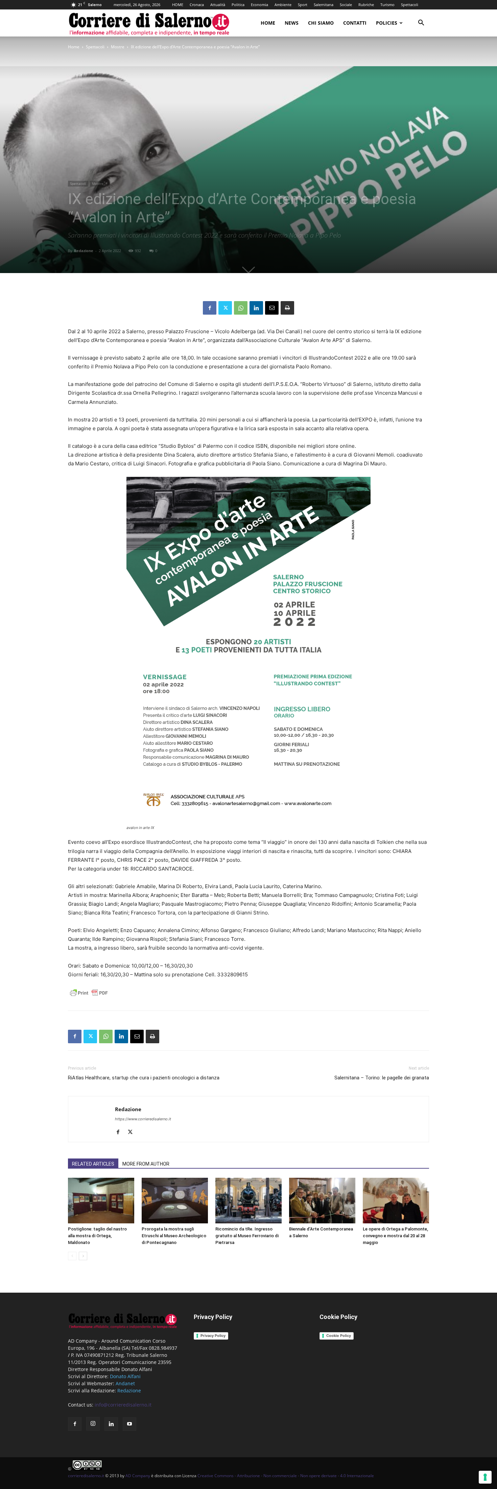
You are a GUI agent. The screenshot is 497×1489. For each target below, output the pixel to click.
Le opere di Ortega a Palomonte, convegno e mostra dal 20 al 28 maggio (395, 1235)
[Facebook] (209, 308)
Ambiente (283, 4)
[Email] (272, 308)
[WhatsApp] (240, 308)
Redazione (83, 250)
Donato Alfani (125, 1376)
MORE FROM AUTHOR (145, 1164)
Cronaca (197, 4)
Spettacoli (409, 4)
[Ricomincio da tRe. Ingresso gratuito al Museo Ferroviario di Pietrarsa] (248, 1200)
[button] (421, 23)
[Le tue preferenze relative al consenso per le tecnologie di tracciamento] (485, 1477)
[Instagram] (93, 1424)
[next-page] (83, 1256)
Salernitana (323, 4)
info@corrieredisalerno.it (123, 1404)
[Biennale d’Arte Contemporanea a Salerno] (322, 1200)
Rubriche (366, 4)
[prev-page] (72, 1256)
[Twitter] (225, 308)
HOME (177, 4)
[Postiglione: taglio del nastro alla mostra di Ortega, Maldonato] (101, 1200)
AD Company (137, 1476)
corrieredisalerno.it (86, 1476)
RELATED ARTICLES (93, 1164)
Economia (259, 4)
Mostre (117, 47)
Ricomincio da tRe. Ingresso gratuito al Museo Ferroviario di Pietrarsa (247, 1235)
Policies (386, 23)
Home (268, 23)
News (292, 23)
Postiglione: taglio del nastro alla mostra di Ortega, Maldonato (97, 1235)
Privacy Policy (213, 1335)
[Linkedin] (256, 308)
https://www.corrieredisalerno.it (143, 1119)
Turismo (387, 4)
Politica (238, 4)
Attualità (217, 4)
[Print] (287, 308)
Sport (302, 4)
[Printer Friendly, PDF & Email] (89, 996)
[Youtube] (129, 1424)
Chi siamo (321, 23)
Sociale (346, 4)
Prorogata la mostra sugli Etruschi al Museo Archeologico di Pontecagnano (174, 1235)
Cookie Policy (338, 1335)
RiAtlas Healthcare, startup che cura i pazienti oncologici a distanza (143, 1078)
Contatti (354, 23)
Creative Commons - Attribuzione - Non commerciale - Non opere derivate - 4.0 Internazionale (285, 1476)
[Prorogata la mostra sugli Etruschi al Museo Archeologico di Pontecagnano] (175, 1200)
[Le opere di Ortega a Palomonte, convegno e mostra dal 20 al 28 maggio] (396, 1200)
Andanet (125, 1383)
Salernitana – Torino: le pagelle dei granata (381, 1078)
